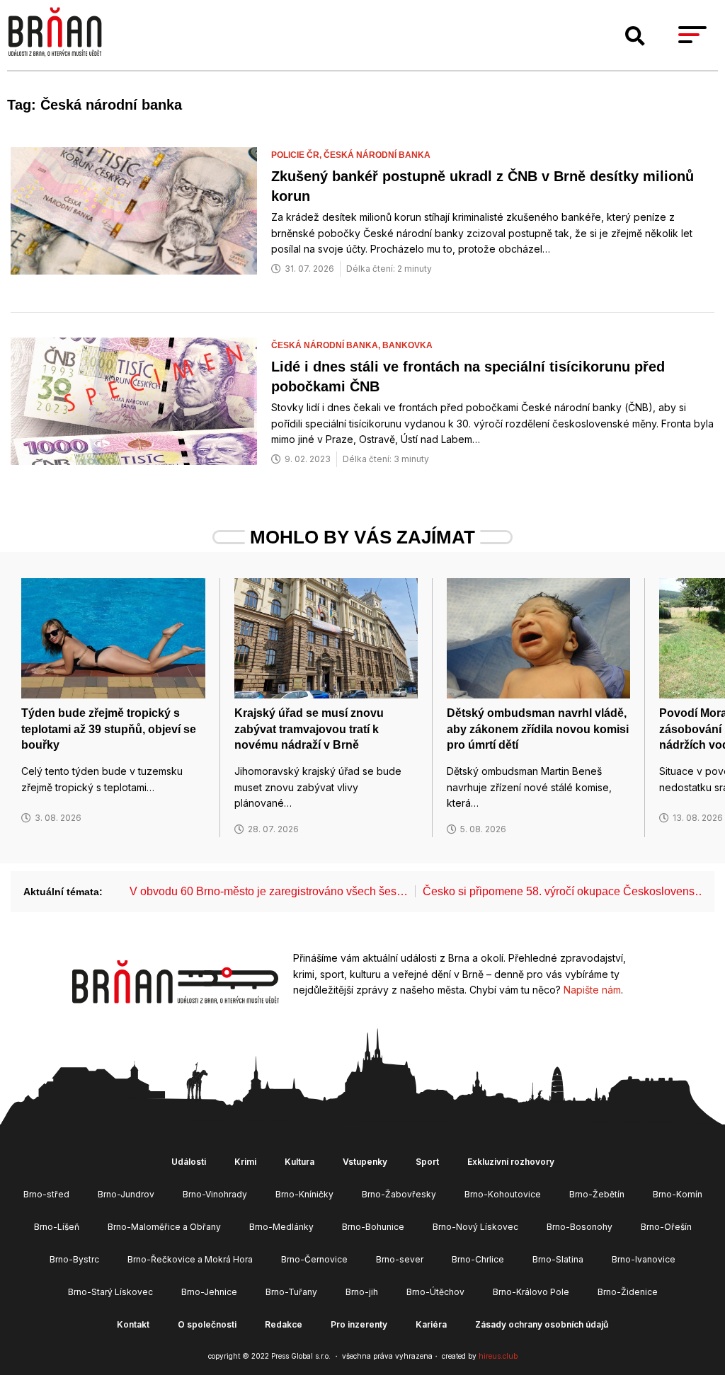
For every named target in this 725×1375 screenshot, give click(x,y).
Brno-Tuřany (291, 1292)
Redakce (283, 1324)
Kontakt (133, 1324)
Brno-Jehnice (209, 1292)
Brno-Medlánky (281, 1226)
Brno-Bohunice (373, 1226)
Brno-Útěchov (435, 1292)
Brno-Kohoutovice (502, 1194)
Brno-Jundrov (126, 1194)
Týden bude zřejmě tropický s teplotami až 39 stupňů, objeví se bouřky (108, 729)
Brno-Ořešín (666, 1226)
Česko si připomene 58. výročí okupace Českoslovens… (564, 891)
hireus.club (498, 1356)
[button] (635, 36)
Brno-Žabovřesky (399, 1194)
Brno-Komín (677, 1194)
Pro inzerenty (359, 1324)
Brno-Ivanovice (643, 1259)
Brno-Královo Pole (531, 1292)
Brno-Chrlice (478, 1259)
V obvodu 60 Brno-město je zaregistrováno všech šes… (269, 891)
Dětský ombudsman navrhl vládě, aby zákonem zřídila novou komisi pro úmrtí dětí (538, 729)
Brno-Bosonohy (579, 1226)
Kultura (299, 1161)
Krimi (245, 1161)
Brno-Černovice (314, 1259)
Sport (427, 1161)
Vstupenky (365, 1161)
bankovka (407, 345)
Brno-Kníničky (304, 1194)
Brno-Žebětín (596, 1194)
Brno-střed (46, 1194)
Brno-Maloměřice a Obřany (164, 1226)
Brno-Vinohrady (215, 1194)
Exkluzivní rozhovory (510, 1161)
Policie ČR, (297, 155)
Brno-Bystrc (74, 1259)
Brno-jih (362, 1292)
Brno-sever (399, 1259)
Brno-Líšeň (56, 1226)
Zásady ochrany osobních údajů (541, 1324)
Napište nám (592, 990)
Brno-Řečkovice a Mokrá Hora (190, 1259)
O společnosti (207, 1324)
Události (188, 1161)
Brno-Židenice (628, 1292)
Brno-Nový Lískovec (475, 1226)
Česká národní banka (377, 155)
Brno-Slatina (557, 1259)
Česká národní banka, (326, 345)
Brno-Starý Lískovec (110, 1292)
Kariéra (431, 1324)
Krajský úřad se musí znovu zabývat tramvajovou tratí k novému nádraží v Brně (309, 729)
